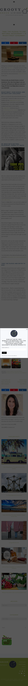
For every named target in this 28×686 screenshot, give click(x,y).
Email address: (5, 347)
